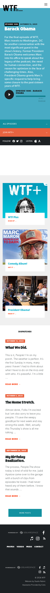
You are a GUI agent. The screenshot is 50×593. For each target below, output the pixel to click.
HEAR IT (11, 314)
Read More (13, 384)
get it (10, 267)
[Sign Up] (43, 555)
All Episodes (10, 124)
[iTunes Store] (32, 538)
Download (41, 101)
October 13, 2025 (28, 24)
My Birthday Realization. (15, 458)
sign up (11, 221)
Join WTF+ (8, 132)
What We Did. (16, 347)
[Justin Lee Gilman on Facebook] (43, 532)
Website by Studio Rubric (35, 581)
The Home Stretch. (19, 402)
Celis (43, 585)
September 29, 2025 (16, 450)
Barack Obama (20, 28)
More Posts (25, 513)
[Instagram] (38, 538)
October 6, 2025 (15, 396)
